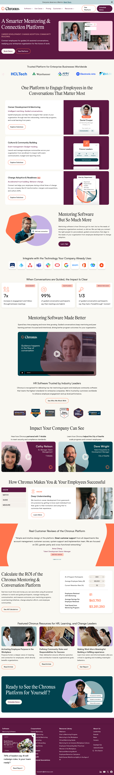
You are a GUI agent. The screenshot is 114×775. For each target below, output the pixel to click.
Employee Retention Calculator (69, 754)
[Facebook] (111, 772)
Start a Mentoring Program (68, 734)
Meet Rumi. (67, 2)
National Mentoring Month (68, 751)
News (95, 737)
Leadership (97, 731)
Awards (95, 734)
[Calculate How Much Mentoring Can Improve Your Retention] (86, 592)
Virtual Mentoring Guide (67, 740)
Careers (96, 740)
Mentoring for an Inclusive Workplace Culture (74, 743)
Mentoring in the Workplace (68, 737)
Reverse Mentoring (37, 734)
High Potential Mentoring (39, 737)
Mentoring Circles (37, 746)
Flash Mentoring (36, 740)
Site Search (99, 751)
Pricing (48, 8)
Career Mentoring (37, 731)
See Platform (87, 8)
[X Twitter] (108, 772)
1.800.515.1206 (98, 748)
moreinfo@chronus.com (45, 772)
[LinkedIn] (101, 772)
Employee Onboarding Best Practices (71, 746)
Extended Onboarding (38, 743)
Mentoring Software (8, 731)
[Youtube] (104, 772)
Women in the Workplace (67, 749)
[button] (57, 354)
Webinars (62, 731)
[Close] (33, 735)
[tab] (13, 489)
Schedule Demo (102, 8)
